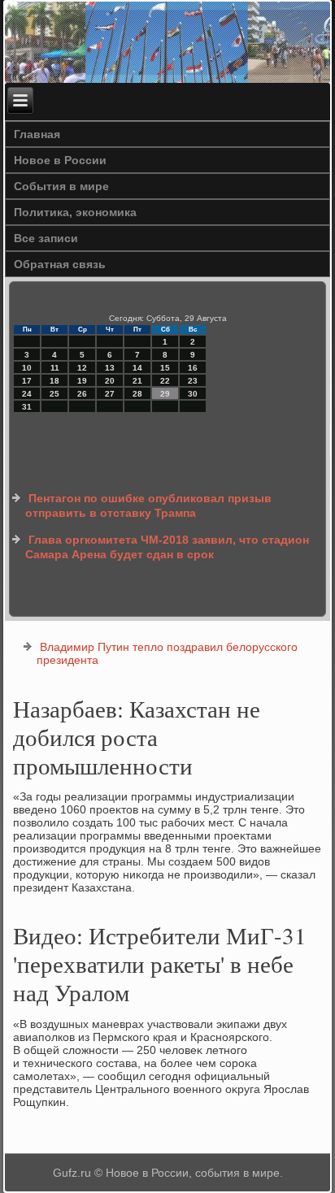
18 (54, 380)
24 (27, 393)
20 (110, 380)
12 (82, 367)
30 (193, 393)
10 (27, 367)
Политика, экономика (75, 212)
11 (54, 367)
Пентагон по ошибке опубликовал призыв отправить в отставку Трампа (148, 505)
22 (165, 380)
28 (137, 393)
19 (82, 380)
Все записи (46, 238)
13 (110, 367)
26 (82, 393)
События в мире (61, 186)
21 (137, 380)
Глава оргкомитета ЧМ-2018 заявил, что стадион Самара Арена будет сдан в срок (167, 547)
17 (27, 380)
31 (27, 406)
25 (54, 393)
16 (193, 367)
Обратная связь (60, 264)
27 (110, 393)
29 (165, 393)
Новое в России (60, 160)
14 (137, 367)
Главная (37, 134)
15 (165, 367)
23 (193, 380)
